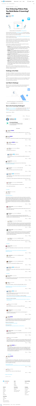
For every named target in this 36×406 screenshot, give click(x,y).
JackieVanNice (9, 130)
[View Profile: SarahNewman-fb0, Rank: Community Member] (7, 207)
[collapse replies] (4, 130)
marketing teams (27, 36)
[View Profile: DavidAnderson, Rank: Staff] (7, 16)
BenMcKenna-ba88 (10, 229)
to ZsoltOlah (19, 330)
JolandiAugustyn (10, 261)
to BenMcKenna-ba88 (20, 238)
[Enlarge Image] (18, 24)
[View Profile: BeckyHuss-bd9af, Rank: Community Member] (6, 276)
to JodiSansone (17, 154)
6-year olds (17, 36)
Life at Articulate (27, 394)
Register (30, 1)
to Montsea (16, 142)
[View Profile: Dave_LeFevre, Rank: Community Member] (7, 182)
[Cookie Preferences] (1, 405)
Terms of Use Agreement (6, 400)
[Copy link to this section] (19, 70)
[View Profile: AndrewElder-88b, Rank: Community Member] (6, 161)
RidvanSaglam (10, 213)
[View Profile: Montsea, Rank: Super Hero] (6, 137)
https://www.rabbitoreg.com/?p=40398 (11, 323)
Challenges (15, 385)
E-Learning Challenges (11, 3)
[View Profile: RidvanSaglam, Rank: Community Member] (7, 213)
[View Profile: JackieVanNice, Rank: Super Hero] (6, 131)
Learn (7, 3)
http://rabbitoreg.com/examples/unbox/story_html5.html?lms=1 (15, 325)
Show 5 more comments (9, 374)
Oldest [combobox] (31, 128)
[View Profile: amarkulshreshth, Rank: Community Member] (7, 255)
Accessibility (26, 392)
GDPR (3, 399)
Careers (26, 393)
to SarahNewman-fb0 (20, 255)
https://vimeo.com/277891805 (10, 163)
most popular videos (19, 32)
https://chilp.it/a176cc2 (9, 195)
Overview (4, 397)
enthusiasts (22, 36)
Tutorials (15, 383)
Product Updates (27, 383)
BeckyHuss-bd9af (9, 275)
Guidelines (15, 389)
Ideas (3, 392)
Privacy (14, 404)
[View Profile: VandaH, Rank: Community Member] (6, 283)
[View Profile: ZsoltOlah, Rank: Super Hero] (6, 317)
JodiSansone (9, 148)
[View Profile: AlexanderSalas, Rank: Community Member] (7, 168)
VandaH (8, 282)
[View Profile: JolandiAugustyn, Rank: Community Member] (7, 261)
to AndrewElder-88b (20, 167)
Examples (4, 391)
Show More (7, 189)
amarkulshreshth (10, 255)
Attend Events (4, 394)
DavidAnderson (11, 154)
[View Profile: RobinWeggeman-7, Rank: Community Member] (7, 310)
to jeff (15, 345)
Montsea (8, 136)
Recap (25, 30)
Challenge (22, 30)
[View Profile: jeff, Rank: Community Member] (7, 304)
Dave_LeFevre (10, 182)
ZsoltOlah (8, 316)
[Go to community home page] (7, 1)
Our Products (26, 389)
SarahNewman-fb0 (10, 206)
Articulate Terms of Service (6, 401)
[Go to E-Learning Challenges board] (7, 123)
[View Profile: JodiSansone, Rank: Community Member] (7, 148)
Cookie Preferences (18, 404)
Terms (11, 404)
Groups (4, 393)
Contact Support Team (16, 391)
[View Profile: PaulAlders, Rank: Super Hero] (6, 356)
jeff (8, 337)
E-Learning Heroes (4, 3)
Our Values (26, 390)
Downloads (4, 390)
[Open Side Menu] (2, 1)
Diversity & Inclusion (27, 391)
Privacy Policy (4, 398)
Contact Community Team (17, 390)
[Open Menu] (33, 3)
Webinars (15, 384)
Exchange (4, 389)
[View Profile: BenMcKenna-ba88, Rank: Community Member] (7, 230)
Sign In (33, 1)
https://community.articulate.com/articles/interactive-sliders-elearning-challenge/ (19, 296)
